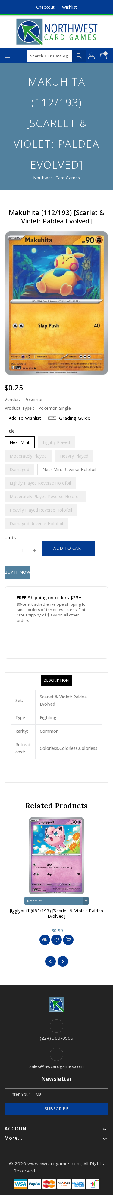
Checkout (45, 7)
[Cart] (104, 56)
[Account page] (92, 56)
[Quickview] (44, 940)
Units (10, 538)
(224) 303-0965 (56, 1038)
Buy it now (17, 572)
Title (10, 431)
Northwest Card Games (56, 178)
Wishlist (69, 7)
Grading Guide (75, 418)
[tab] (56, 680)
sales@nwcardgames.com (56, 1066)
